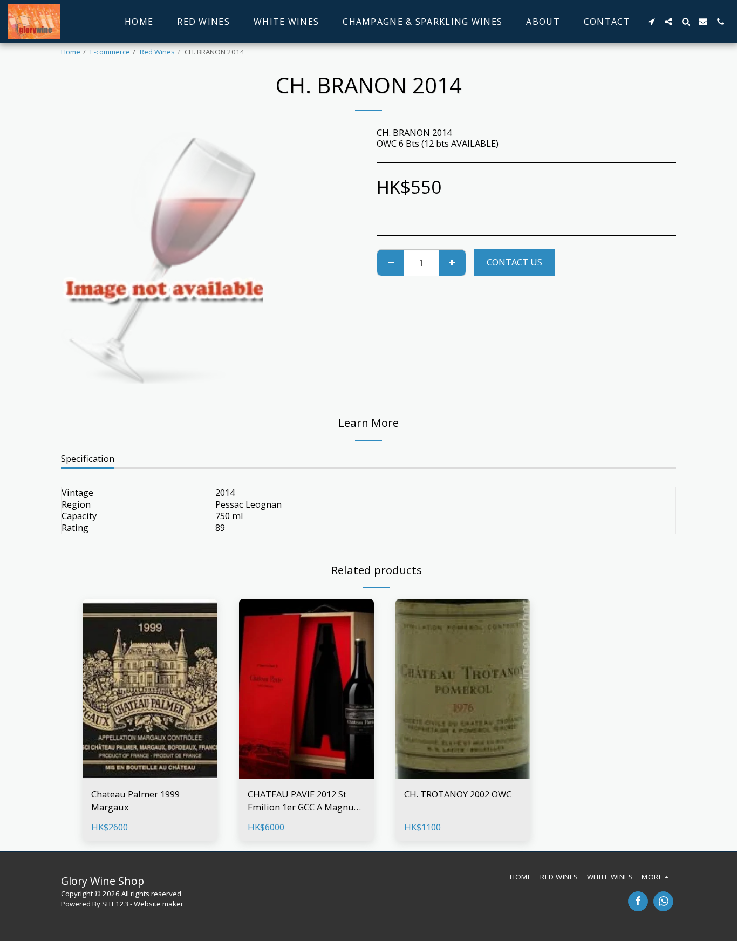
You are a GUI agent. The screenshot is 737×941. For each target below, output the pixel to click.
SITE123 (115, 904)
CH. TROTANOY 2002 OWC (457, 794)
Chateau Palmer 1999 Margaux (135, 801)
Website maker (158, 904)
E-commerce (110, 52)
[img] (150, 689)
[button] (651, 21)
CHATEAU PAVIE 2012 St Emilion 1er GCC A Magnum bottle (305, 801)
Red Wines (157, 52)
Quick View (150, 773)
